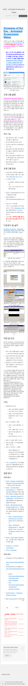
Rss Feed (5, 683)
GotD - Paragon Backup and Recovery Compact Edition (16, 518)
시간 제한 (19, 210)
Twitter (10, 683)
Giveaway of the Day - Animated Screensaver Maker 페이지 (13, 229)
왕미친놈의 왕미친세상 (11, 647)
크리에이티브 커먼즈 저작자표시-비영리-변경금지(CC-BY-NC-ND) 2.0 (14, 63)
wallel (21, 682)
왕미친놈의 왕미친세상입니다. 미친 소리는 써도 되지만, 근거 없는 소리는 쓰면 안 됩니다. (11, 651)
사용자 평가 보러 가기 (15, 176)
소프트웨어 (7, 614)
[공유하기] (9, 608)
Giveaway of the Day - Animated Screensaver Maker (13, 33)
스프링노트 (12, 599)
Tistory (12, 682)
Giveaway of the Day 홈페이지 (14, 43)
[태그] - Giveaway (11, 550)
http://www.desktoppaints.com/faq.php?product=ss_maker (16, 587)
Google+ (23, 683)
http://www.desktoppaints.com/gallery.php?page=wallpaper (16, 578)
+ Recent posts (5, 674)
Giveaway (13, 614)
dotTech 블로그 (10, 593)
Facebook (14, 683)
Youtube (19, 683)
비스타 (11, 462)
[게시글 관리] (11, 608)
